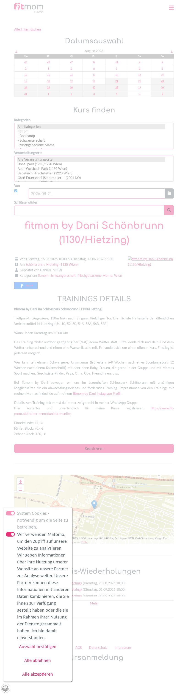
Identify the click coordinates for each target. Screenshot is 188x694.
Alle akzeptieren (37, 674)
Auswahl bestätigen (37, 646)
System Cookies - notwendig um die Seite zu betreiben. (42, 520)
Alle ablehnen (37, 660)
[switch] (10, 534)
